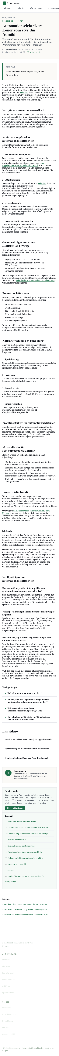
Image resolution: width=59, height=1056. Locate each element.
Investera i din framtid (17, 864)
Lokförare (6, 986)
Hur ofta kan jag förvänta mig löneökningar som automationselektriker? (29, 718)
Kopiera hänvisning (15, 808)
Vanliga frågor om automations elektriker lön (26, 876)
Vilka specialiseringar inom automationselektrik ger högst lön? (25, 709)
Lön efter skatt (36, 8)
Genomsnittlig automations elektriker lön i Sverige (28, 834)
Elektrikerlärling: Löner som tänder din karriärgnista (24, 904)
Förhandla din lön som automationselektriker (26, 858)
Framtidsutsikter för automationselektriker (25, 852)
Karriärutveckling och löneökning (21, 846)
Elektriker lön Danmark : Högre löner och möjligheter (24, 909)
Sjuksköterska (8, 993)
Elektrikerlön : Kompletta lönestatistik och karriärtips (24, 914)
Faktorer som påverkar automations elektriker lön (28, 828)
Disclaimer (6, 1008)
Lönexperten (12, 3)
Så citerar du (34, 52)
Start (4, 18)
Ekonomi (7, 8)
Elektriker (21, 8)
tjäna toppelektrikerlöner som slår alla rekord (23, 164)
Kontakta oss (7, 1021)
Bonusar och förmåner (17, 840)
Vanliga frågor (10, 882)
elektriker (24, 92)
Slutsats (11, 870)
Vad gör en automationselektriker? (25, 693)
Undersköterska (8, 980)
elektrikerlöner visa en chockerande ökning (35, 280)
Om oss (5, 1028)
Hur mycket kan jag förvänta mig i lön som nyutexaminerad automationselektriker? (28, 700)
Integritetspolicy (9, 1014)
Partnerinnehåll (8, 1034)
